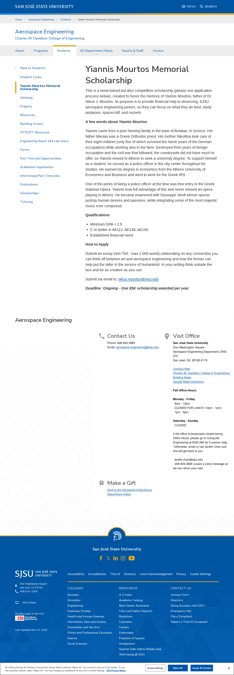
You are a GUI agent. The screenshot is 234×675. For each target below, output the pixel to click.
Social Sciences (77, 644)
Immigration (127, 644)
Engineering (75, 606)
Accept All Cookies (201, 667)
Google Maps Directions (188, 381)
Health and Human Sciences (85, 616)
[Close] (228, 668)
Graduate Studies (79, 611)
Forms (24, 150)
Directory (177, 600)
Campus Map (181, 369)
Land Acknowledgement (156, 574)
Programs (41, 51)
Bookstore (125, 616)
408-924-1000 (29, 591)
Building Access (31, 124)
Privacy (181, 574)
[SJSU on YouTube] (132, 558)
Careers (124, 627)
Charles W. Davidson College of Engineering (49, 38)
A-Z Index (125, 595)
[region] (117, 669)
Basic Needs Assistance (134, 606)
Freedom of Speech (132, 638)
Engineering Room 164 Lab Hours (44, 141)
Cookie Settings (200, 574)
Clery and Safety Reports (135, 611)
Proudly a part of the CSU (29, 613)
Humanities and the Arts (83, 627)
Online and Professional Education (89, 633)
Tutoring (26, 202)
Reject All (178, 667)
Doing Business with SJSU (188, 606)
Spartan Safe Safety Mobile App (140, 649)
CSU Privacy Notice (116, 670)
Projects (26, 106)
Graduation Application (37, 167)
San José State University (44, 6)
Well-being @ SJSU (132, 654)
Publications (29, 184)
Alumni (158, 51)
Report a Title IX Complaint (189, 622)
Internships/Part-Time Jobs (40, 176)
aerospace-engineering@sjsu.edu (137, 347)
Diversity (130, 574)
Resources (27, 115)
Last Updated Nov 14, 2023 (31, 630)
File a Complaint (181, 616)
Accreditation (97, 574)
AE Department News (96, 51)
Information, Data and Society (86, 622)
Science (72, 638)
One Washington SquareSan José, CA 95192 (33, 585)
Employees (126, 633)
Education (74, 600)
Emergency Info (181, 611)
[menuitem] (20, 50)
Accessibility (75, 574)
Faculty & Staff (132, 51)
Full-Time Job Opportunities (40, 158)
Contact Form (180, 595)
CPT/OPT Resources (35, 132)
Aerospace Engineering (41, 19)
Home (18, 19)
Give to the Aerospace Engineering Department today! (129, 492)
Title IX (115, 574)
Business (73, 595)
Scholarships (29, 193)
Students (65, 19)
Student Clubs (30, 77)
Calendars (125, 622)
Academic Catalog (131, 600)
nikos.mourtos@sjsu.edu (138, 279)
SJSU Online (29, 602)
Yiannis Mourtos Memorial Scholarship (40, 87)
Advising (26, 97)
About (19, 51)
